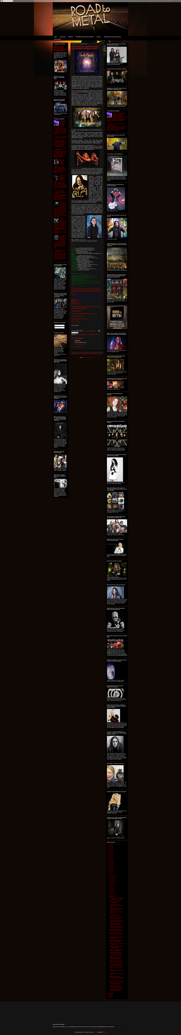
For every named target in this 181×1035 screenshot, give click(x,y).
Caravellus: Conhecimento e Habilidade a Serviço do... (115, 953)
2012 (109, 871)
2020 (109, 856)
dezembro (112, 875)
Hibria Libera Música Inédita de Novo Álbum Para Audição (59, 192)
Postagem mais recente (77, 353)
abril (111, 890)
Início (55, 36)
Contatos (99, 36)
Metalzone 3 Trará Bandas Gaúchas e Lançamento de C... (116, 934)
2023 (109, 850)
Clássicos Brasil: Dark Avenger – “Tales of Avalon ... (116, 937)
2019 (109, 858)
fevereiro (112, 894)
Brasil (83, 334)
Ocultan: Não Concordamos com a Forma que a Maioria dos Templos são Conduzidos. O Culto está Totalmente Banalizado (60, 205)
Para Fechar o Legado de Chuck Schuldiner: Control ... (116, 920)
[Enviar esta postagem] (99, 330)
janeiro (111, 896)
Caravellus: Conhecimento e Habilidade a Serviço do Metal (60, 138)
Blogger (104, 1032)
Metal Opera (92, 334)
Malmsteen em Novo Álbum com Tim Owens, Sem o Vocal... (116, 927)
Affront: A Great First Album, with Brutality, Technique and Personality (63, 238)
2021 (109, 854)
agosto (111, 882)
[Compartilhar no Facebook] (76, 332)
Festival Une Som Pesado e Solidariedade (115, 902)
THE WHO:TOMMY (76, 321)
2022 (109, 852)
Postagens (58, 325)
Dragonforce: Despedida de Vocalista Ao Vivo (115, 947)
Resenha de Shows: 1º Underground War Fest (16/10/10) (59, 251)
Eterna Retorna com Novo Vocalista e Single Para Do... (116, 986)
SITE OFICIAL (74, 294)
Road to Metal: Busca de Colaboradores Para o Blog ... (116, 930)
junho (111, 886)
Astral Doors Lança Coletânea (116, 955)
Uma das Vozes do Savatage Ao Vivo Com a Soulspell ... (116, 964)
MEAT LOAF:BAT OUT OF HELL (78, 316)
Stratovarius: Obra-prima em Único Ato (60, 149)
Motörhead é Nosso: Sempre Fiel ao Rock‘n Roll (115, 909)
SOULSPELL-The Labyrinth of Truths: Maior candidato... (116, 941)
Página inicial (87, 353)
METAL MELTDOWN (76, 301)
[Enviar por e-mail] (72, 332)
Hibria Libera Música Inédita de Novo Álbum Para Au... (116, 983)
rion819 (95, 1032)
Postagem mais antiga (96, 353)
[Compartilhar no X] (75, 332)
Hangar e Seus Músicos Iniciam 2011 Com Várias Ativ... (116, 950)
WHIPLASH (74, 299)
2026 (109, 844)
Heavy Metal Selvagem (114, 915)
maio (111, 888)
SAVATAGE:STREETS (76, 311)
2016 (109, 863)
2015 (109, 865)
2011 (80, 334)
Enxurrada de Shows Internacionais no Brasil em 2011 (116, 905)
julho (111, 884)
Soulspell (98, 334)
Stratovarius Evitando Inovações (116, 980)
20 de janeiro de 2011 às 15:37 (81, 344)
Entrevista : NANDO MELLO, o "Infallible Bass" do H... (116, 924)
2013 (109, 869)
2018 (109, 859)
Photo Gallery (57, 39)
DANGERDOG (74, 302)
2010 (78, 334)
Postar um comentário (77, 346)
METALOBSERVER (76, 303)
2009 (109, 995)
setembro (112, 881)
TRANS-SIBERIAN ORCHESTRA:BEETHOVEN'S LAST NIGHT (85, 313)
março (111, 892)
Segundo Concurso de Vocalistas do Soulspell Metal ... (116, 977)
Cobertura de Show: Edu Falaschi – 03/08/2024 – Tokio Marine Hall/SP (60, 178)
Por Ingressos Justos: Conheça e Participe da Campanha (116, 899)
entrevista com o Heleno (82, 93)
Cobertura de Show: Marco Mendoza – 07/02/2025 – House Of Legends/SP (60, 124)
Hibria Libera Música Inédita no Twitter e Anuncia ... (116, 944)
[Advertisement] (63, 1012)
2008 (109, 997)
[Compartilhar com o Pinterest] (77, 332)
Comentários (59, 327)
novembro (112, 877)
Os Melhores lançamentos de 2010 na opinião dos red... (116, 989)
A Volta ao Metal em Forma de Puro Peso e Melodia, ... (116, 917)
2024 (109, 848)
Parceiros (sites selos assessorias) (112, 36)
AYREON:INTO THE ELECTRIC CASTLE (80, 319)
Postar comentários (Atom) (88, 357)
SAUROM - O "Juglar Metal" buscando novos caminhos (115, 961)
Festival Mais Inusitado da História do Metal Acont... (115, 958)
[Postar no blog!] (73, 332)
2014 (109, 867)
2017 (109, 861)
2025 (109, 846)
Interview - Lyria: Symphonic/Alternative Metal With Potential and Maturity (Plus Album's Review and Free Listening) (60, 222)
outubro (111, 879)
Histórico (71, 36)
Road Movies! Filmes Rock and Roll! (84, 36)
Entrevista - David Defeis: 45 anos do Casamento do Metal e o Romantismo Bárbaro (60, 48)
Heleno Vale (87, 334)
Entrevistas (62, 36)
